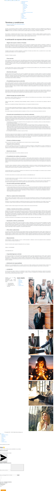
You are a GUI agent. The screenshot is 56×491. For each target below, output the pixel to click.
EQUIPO (23, 17)
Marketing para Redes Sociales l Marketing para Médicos (16, 24)
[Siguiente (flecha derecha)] (1, 486)
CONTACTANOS (24, 18)
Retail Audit (25, 4)
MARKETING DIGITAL (25, 1)
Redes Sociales (25, 5)
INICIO (20, 279)
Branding (24, 8)
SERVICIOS (23, 3)
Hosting (24, 10)
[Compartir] (1, 485)
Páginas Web (25, 7)
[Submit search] (17, 467)
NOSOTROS (23, 2)
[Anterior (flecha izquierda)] (0, 486)
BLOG (22, 14)
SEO (23, 9)
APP (23, 11)
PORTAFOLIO (24, 13)
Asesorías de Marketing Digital (28, 12)
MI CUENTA (23, 16)
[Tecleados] (6, 0)
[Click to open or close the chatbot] (2, 484)
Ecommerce (25, 6)
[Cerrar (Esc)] (0, 485)
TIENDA (23, 15)
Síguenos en (21, 432)
